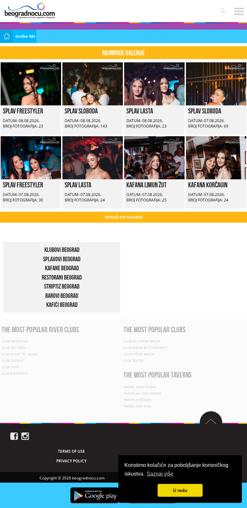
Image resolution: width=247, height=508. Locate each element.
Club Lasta (10, 367)
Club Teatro (134, 360)
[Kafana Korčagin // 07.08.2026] (216, 157)
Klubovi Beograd (61, 249)
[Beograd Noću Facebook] (14, 435)
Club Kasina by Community (145, 347)
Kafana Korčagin (207, 185)
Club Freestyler (15, 341)
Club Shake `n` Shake (20, 354)
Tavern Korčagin (137, 399)
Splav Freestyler (23, 111)
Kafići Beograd (62, 304)
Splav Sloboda (81, 111)
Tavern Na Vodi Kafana (142, 393)
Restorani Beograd (62, 277)
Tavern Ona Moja (137, 406)
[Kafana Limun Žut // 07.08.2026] (154, 157)
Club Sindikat (13, 360)
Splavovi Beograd (61, 259)
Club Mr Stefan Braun (142, 341)
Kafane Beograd (62, 268)
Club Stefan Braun (139, 354)
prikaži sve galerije (123, 217)
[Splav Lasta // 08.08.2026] (154, 83)
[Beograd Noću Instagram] (25, 435)
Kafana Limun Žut (146, 185)
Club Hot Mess (14, 347)
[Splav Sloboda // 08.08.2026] (92, 83)
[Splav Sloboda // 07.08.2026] (216, 83)
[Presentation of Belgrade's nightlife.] (30, 10)
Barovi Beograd (61, 295)
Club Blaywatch (15, 373)
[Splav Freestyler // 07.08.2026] (31, 157)
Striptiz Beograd (61, 286)
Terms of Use (71, 451)
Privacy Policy (71, 461)
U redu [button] (180, 490)
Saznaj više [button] (160, 474)
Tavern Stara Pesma (140, 387)
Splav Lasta (139, 111)
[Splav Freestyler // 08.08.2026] (31, 83)
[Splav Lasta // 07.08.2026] (92, 157)
